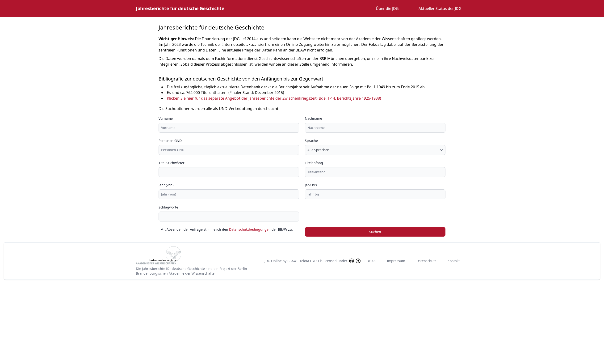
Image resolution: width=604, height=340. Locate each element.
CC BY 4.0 (368, 261)
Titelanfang (314, 163)
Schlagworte (168, 207)
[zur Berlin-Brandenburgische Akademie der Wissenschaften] (196, 256)
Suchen (375, 232)
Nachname (313, 118)
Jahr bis (311, 185)
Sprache (311, 140)
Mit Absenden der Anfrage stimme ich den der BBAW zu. (226, 229)
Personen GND (170, 140)
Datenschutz (426, 261)
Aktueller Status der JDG (440, 8)
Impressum (396, 261)
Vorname (166, 118)
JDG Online (273, 261)
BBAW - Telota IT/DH (303, 261)
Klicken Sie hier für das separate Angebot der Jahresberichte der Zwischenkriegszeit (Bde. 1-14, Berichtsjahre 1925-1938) (274, 98)
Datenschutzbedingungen (250, 229)
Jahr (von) (166, 185)
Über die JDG (387, 8)
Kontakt (454, 261)
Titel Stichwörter (172, 163)
